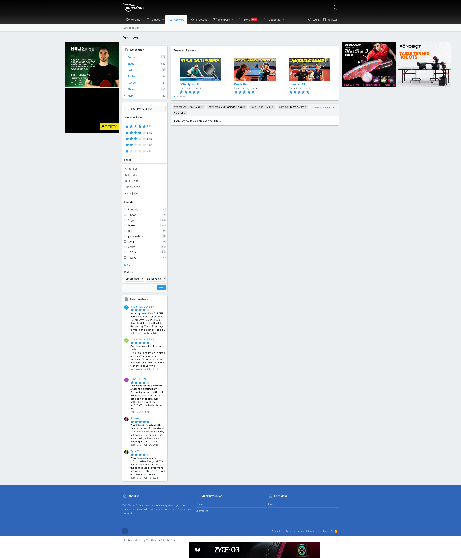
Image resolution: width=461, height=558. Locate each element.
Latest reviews (139, 299)
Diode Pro (241, 84)
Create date (290, 107)
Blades (132, 63)
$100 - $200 (132, 187)
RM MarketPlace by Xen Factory (149, 540)
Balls (130, 70)
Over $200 (131, 193)
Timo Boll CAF (138, 378)
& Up (149, 126)
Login (271, 504)
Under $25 (131, 168)
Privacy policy (313, 531)
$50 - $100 (132, 181)
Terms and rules (295, 531)
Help (325, 531)
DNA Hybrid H (189, 84)
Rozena (134, 418)
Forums (199, 504)
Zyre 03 (135, 451)
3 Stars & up (187, 106)
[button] (163, 19)
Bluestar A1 (297, 84)
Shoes (131, 89)
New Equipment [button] (323, 107)
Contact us (201, 510)
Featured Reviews (185, 50)
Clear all (178, 113)
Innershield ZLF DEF (142, 306)
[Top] (332, 531)
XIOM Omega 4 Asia (226, 106)
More (131, 95)
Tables (131, 76)
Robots (132, 82)
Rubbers (133, 57)
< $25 (261, 106)
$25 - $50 (131, 174)
